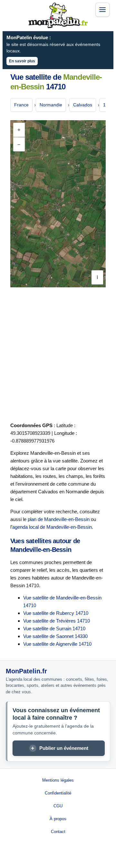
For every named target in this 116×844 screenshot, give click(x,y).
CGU (58, 806)
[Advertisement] (58, 353)
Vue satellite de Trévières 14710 (56, 621)
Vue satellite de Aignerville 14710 (57, 644)
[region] (58, 203)
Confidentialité (58, 793)
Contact (58, 831)
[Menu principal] (102, 10)
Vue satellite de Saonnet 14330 (55, 636)
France (21, 104)
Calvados (82, 104)
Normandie (51, 104)
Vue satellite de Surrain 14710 (54, 628)
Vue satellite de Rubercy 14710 (55, 613)
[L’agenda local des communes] (58, 15)
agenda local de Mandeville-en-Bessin (52, 527)
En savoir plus (22, 61)
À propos (58, 818)
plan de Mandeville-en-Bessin (59, 519)
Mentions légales (58, 780)
